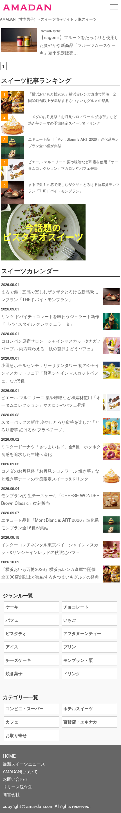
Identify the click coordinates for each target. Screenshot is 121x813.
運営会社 (11, 794)
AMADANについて (20, 771)
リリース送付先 (17, 786)
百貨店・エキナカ (80, 722)
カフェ (12, 722)
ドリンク (71, 673)
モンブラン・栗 (78, 660)
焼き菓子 (14, 673)
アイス (12, 647)
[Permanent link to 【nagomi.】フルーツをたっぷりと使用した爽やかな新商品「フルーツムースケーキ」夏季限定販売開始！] (19, 48)
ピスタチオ (16, 633)
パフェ (12, 620)
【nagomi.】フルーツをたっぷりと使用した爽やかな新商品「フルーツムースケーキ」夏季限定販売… (79, 44)
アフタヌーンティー (82, 633)
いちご (69, 620)
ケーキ (12, 607)
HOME (9, 756)
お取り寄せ (16, 735)
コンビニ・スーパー (25, 708)
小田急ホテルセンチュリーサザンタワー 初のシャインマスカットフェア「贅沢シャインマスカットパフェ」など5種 (50, 372)
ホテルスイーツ (78, 708)
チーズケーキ (18, 660)
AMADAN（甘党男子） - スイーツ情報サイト (37, 19)
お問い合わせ (15, 779)
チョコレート (76, 607)
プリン (69, 647)
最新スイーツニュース (24, 763)
